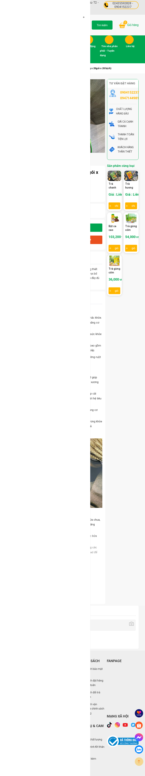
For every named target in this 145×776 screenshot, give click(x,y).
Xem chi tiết (116, 205)
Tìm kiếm (102, 25)
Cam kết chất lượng (90, 739)
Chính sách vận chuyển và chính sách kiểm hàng (91, 709)
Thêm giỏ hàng (116, 248)
